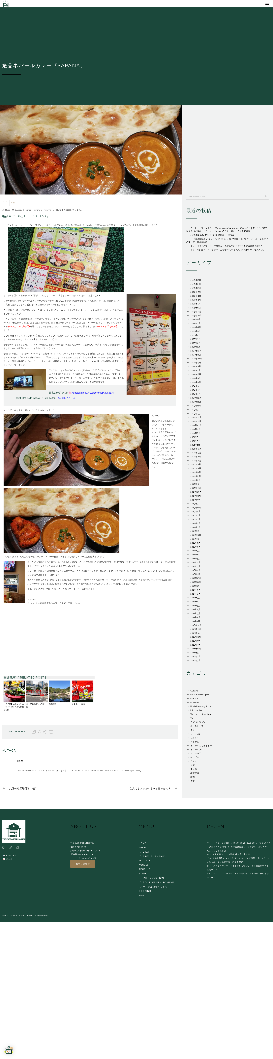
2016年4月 (195, 658)
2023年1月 (195, 415)
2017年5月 (195, 607)
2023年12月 (195, 399)
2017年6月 (195, 603)
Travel (193, 719)
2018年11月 (195, 536)
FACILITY (145, 862)
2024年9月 (195, 364)
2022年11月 (195, 423)
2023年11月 (195, 403)
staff (147, 853)
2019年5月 (195, 513)
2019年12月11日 (66, 399)
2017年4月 (195, 611)
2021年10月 (195, 426)
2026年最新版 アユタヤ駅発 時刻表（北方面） (212, 236)
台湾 (192, 766)
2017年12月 (195, 579)
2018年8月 (195, 548)
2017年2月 (195, 618)
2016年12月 (195, 626)
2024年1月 (195, 395)
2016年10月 (196, 634)
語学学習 (194, 774)
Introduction (196, 711)
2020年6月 (195, 462)
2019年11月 (195, 489)
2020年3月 (195, 473)
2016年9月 (195, 638)
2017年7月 (195, 599)
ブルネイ (194, 739)
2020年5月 (195, 466)
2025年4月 (195, 336)
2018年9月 (195, 544)
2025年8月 (195, 321)
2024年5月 (195, 379)
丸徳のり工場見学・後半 (23, 789)
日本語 (9, 861)
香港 (192, 782)
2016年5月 (195, 654)
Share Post (17, 733)
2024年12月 (196, 352)
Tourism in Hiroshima (42, 211)
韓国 (192, 778)
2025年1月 (195, 348)
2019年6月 (195, 509)
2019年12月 (195, 485)
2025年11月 (195, 313)
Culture (18, 211)
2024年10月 (196, 360)
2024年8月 (195, 368)
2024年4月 (195, 383)
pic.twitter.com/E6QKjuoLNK (99, 394)
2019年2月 (195, 524)
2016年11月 (195, 630)
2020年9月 (195, 454)
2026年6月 (195, 289)
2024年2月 (195, 391)
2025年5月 (195, 332)
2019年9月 (195, 497)
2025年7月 (195, 324)
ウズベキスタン (197, 723)
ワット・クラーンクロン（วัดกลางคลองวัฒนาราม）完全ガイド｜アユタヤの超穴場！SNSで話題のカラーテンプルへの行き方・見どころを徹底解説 (238, 848)
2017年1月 (195, 622)
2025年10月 (196, 317)
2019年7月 (195, 505)
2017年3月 (195, 615)
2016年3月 (195, 662)
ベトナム (194, 743)
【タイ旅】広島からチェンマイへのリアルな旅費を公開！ (14, 708)
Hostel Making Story (200, 708)
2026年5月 (195, 293)
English (11, 857)
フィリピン (195, 735)
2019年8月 (195, 501)
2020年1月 (195, 481)
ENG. (142, 897)
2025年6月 (195, 328)
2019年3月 (195, 521)
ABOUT (143, 849)
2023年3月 (195, 411)
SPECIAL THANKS (154, 858)
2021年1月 (195, 446)
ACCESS (144, 866)
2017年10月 (195, 587)
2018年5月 (195, 560)
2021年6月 (195, 434)
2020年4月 (195, 470)
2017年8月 (195, 595)
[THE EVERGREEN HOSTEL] (22, 4)
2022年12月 (195, 419)
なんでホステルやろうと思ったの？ (150, 789)
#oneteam (77, 394)
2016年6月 (195, 650)
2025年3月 (195, 340)
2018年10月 (196, 540)
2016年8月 (195, 642)
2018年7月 (195, 552)
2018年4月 (195, 564)
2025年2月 (195, 344)
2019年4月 (195, 517)
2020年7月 (195, 458)
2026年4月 (195, 297)
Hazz (7, 211)
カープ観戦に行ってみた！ (35, 706)
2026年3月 (195, 301)
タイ (192, 731)
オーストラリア (197, 727)
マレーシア (195, 755)
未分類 (193, 770)
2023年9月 (195, 407)
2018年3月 (195, 568)
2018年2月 (195, 571)
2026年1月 (195, 305)
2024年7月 (195, 372)
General (194, 700)
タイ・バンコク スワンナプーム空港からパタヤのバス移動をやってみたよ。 (227, 251)
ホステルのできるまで (201, 747)
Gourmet (27, 211)
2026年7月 (195, 285)
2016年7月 (195, 646)
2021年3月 (195, 442)
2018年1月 (195, 575)
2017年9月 (195, 591)
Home (142, 844)
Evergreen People (199, 696)
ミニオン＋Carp (78, 705)
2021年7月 (195, 430)
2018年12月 (195, 532)
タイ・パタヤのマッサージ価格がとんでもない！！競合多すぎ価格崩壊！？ (226, 247)
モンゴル (194, 759)
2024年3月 (195, 387)
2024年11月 (195, 356)
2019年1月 (195, 528)
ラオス (193, 763)
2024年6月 (195, 376)
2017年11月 (195, 583)
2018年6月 (195, 556)
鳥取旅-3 (52, 705)
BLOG (142, 875)
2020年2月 (195, 477)
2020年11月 (195, 450)
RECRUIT (144, 870)
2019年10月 (196, 493)
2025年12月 (195, 309)
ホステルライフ (197, 751)
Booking (145, 892)
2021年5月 (195, 438)
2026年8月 (195, 281)
